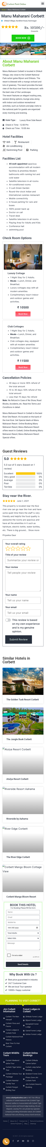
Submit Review (18, 639)
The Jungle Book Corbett (19, 739)
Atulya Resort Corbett (17, 779)
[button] (43, 3)
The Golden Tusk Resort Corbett (22, 699)
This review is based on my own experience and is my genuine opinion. (26, 625)
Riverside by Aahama (17, 818)
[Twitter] (18, 1141)
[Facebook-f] (13, 1141)
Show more (33, 530)
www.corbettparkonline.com (16, 1098)
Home (4, 10)
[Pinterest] (28, 1141)
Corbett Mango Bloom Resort (21, 896)
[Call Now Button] (6, 1141)
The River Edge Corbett (18, 857)
